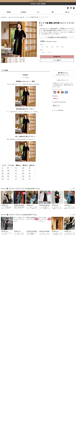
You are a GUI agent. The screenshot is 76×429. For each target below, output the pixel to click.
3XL (52, 46)
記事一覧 (67, 12)
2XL (47, 46)
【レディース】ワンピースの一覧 (16, 17)
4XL (57, 46)
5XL (62, 46)
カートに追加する (57, 60)
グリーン (50, 52)
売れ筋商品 (23, 12)
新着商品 (9, 12)
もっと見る (72, 188)
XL (42, 46)
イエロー (43, 52)
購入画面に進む (57, 56)
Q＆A (38, 12)
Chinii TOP (3, 17)
